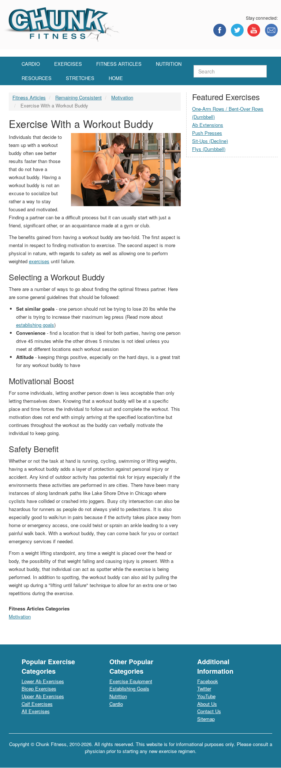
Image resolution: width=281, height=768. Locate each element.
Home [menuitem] (116, 78)
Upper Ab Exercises (43, 696)
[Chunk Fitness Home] (61, 23)
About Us (207, 703)
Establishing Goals (129, 688)
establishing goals (35, 324)
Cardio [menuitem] (31, 63)
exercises (39, 261)
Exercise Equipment (130, 681)
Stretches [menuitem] (80, 78)
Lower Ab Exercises (43, 681)
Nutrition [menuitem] (168, 63)
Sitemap (206, 718)
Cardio (116, 703)
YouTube (206, 696)
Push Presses (207, 132)
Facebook (207, 681)
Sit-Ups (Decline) (210, 140)
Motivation (122, 97)
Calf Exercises (37, 703)
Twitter (204, 688)
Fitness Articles (29, 97)
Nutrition (118, 696)
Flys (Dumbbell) (208, 148)
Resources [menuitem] (37, 78)
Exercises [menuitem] (68, 63)
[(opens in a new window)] (219, 30)
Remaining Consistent (78, 97)
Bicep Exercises (39, 688)
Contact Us (209, 711)
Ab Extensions (207, 124)
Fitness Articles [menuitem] (119, 63)
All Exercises (36, 711)
